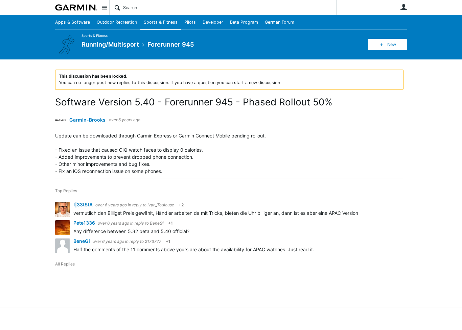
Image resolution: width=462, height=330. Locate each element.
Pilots (190, 22)
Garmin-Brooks (87, 120)
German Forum (279, 22)
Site (104, 7)
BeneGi (157, 223)
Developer (213, 22)
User (403, 7)
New (391, 44)
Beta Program (244, 22)
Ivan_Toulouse (160, 204)
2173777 (153, 241)
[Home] (76, 7)
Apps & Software (72, 22)
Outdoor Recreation (117, 22)
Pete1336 (84, 223)
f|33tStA (83, 204)
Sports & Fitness (161, 22)
